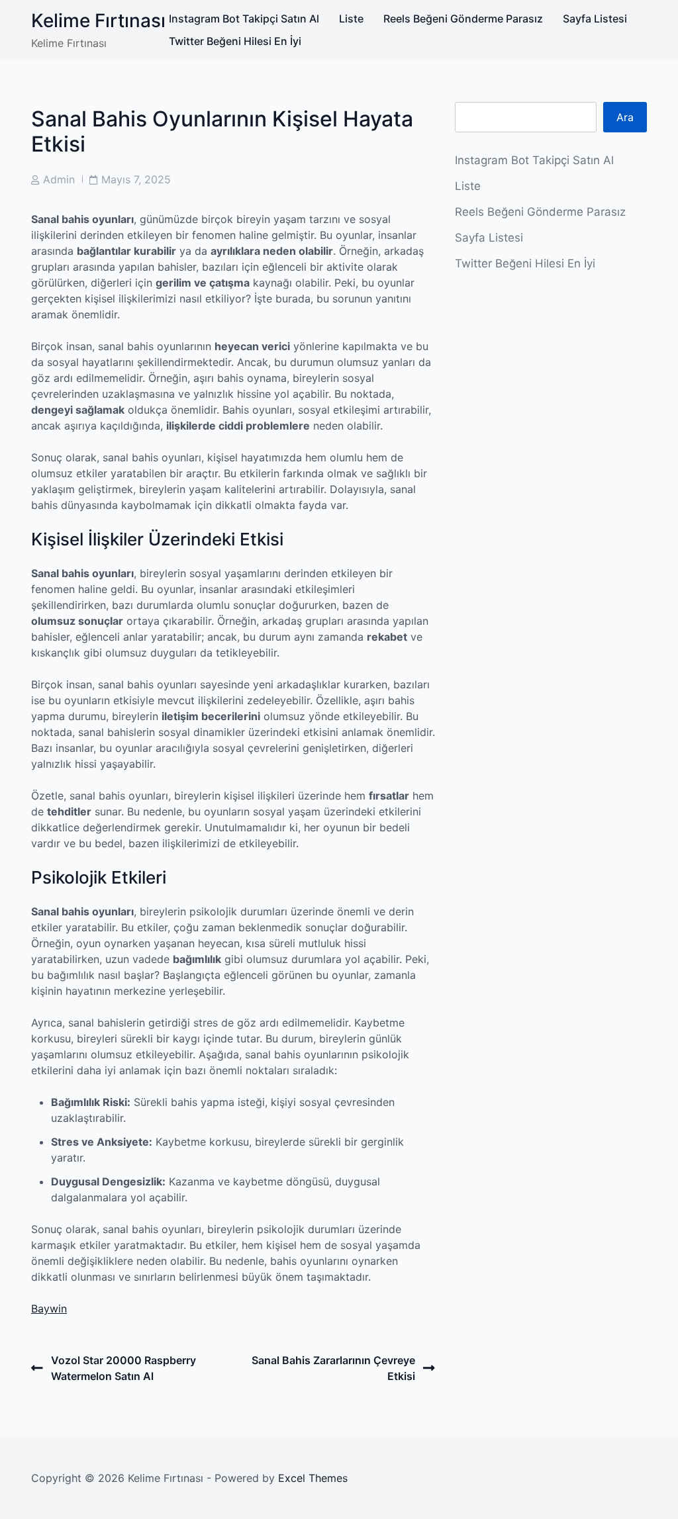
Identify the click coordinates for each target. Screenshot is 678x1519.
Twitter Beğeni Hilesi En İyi (235, 41)
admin (59, 179)
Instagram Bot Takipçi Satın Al (244, 18)
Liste (351, 18)
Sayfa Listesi (595, 18)
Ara (625, 117)
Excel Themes (313, 1478)
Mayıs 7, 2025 (136, 179)
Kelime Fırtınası (98, 20)
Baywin (49, 1308)
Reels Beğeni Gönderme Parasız (463, 18)
